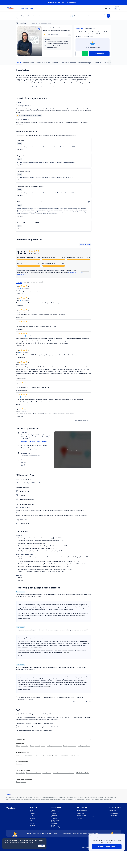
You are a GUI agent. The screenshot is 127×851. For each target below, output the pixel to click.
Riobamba (32, 827)
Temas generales (21, 782)
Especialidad (80, 813)
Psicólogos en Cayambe (37, 746)
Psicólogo (53, 810)
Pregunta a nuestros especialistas (86, 817)
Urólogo (53, 825)
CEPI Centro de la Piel (82, 773)
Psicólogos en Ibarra (69, 746)
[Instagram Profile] (24, 465)
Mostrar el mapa (72, 450)
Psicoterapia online (52, 755)
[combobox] (43, 16)
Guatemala (91, 833)
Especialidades (28, 63)
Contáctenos (112, 810)
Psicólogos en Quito (22, 746)
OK (42, 846)
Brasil (96, 833)
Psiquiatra (54, 815)
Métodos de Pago (84, 63)
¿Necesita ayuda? (114, 813)
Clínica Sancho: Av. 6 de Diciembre (63, 773)
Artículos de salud (81, 815)
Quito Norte (33, 23)
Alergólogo (54, 823)
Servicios (79, 818)
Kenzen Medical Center (33, 773)
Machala (32, 818)
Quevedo (32, 825)
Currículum (97, 63)
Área (78, 812)
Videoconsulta (113, 815)
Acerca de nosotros (114, 812)
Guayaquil (32, 813)
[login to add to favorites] (39, 29)
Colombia (79, 833)
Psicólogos (23, 23)
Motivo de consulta (43, 63)
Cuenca (32, 812)
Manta (31, 815)
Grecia (65, 833)
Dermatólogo (54, 817)
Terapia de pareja (39, 755)
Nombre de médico (82, 810)
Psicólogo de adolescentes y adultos (56, 30)
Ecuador (85, 833)
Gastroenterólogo (56, 827)
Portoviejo (32, 817)
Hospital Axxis (20, 773)
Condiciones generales (88, 847)
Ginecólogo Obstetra (56, 812)
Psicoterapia (64, 755)
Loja (31, 820)
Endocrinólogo (55, 820)
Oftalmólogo (54, 818)
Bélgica (69, 833)
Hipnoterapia (28, 755)
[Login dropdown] (117, 8)
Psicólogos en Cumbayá (54, 746)
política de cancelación (80, 515)
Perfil (19, 62)
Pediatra (53, 813)
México (74, 833)
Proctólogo (54, 822)
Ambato (32, 822)
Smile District (46, 773)
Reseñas (55, 63)
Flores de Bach (74, 755)
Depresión (19, 755)
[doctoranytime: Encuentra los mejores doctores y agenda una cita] (17, 23)
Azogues (32, 823)
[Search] (108, 16)
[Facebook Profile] (22, 465)
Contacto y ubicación (68, 63)
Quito (31, 810)
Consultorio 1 (79, 28)
